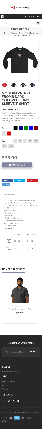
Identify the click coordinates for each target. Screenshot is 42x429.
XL (30, 141)
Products (14, 33)
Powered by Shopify (32, 412)
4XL (11, 146)
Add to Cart (18, 165)
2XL (36, 141)
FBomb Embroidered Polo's (19, 306)
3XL (4, 146)
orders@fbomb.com (11, 372)
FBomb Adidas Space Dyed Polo (19, 309)
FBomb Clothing (19, 412)
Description (9, 194)
